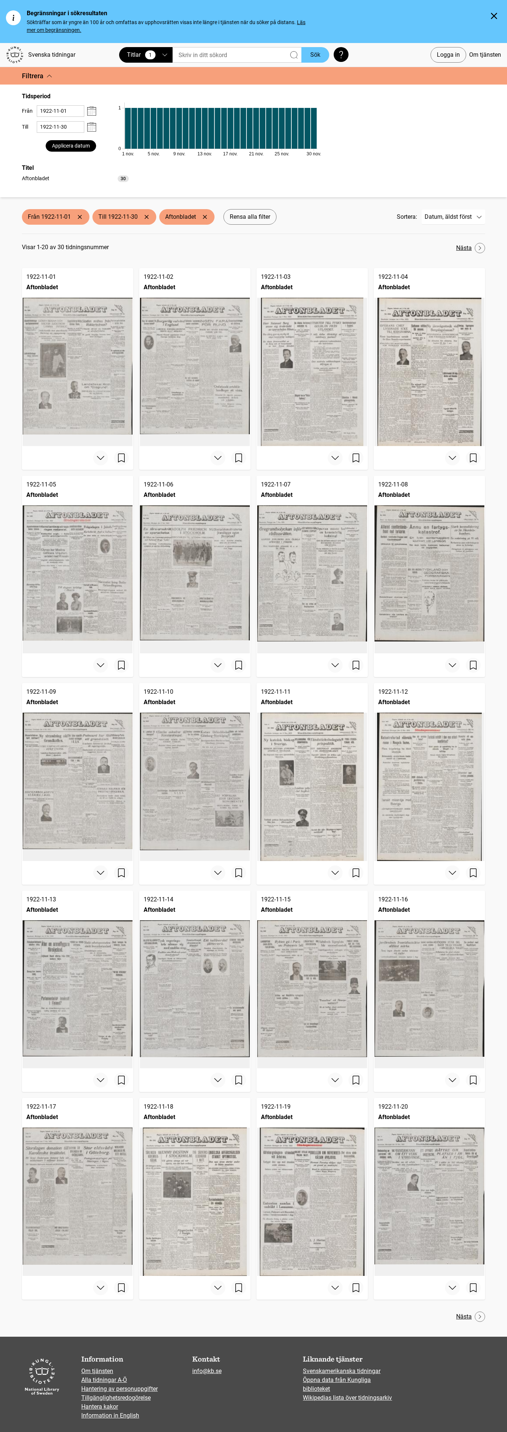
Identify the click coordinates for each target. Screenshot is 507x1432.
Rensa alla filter (250, 216)
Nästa (464, 247)
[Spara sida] (121, 458)
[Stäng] (494, 16)
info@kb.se (207, 1371)
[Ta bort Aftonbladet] (205, 217)
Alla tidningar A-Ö (104, 1379)
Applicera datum (71, 146)
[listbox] (75, 178)
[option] (75, 178)
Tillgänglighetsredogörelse (116, 1397)
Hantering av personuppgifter (119, 1388)
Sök (315, 54)
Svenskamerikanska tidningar (341, 1371)
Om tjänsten (485, 54)
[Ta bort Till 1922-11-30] (146, 217)
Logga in (448, 54)
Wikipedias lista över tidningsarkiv (347, 1397)
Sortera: (407, 216)
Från (27, 111)
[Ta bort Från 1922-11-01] (80, 217)
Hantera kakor (99, 1406)
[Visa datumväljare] (91, 111)
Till (25, 127)
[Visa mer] (100, 458)
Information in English (110, 1415)
